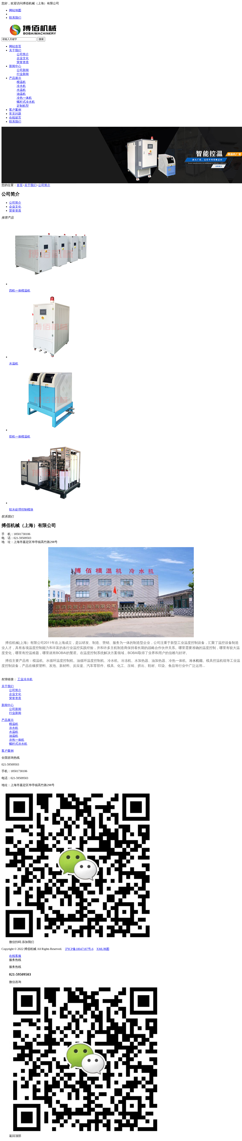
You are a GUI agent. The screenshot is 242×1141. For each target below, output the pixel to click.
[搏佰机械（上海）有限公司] (45, 36)
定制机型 (23, 105)
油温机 (21, 93)
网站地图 (15, 10)
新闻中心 (15, 66)
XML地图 (102, 949)
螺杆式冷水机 (26, 101)
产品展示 (15, 78)
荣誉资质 (23, 62)
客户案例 (15, 109)
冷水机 (21, 86)
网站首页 (15, 46)
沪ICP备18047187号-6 (79, 949)
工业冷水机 (25, 679)
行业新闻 (23, 74)
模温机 (21, 82)
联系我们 (15, 17)
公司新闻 (23, 70)
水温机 (21, 89)
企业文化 (23, 58)
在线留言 (15, 117)
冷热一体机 (24, 97)
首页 (20, 185)
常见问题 (15, 113)
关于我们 (15, 50)
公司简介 (23, 54)
